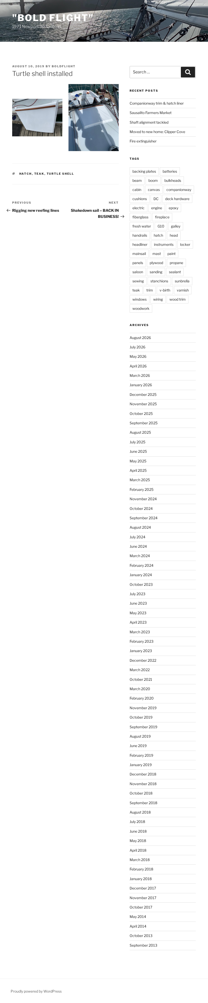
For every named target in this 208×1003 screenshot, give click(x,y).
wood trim (177, 299)
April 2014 (138, 926)
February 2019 (141, 755)
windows (139, 299)
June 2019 (138, 745)
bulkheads (172, 180)
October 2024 (141, 508)
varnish (183, 290)
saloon (137, 272)
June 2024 (138, 546)
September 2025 (144, 423)
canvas (154, 189)
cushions (139, 199)
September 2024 (144, 518)
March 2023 (140, 632)
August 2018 (140, 812)
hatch (25, 173)
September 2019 (143, 727)
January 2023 (141, 651)
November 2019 (143, 708)
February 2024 (141, 565)
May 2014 (138, 916)
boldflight (64, 66)
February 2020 (142, 698)
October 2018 (141, 793)
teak (39, 173)
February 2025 (141, 489)
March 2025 (140, 480)
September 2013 (143, 945)
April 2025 (138, 470)
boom (153, 180)
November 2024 (143, 499)
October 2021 (141, 679)
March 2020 (140, 689)
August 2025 (140, 432)
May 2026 (138, 356)
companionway (178, 189)
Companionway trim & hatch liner (157, 103)
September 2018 (143, 803)
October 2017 (141, 907)
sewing (138, 281)
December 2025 (143, 394)
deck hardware (177, 199)
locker (185, 244)
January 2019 (141, 765)
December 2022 (143, 660)
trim (149, 290)
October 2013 (141, 935)
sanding (156, 272)
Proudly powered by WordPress (36, 991)
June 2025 (138, 451)
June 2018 (138, 831)
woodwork (140, 308)
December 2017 (143, 888)
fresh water (141, 226)
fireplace (162, 217)
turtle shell (60, 173)
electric (138, 208)
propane (176, 263)
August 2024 (140, 527)
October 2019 (141, 717)
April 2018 (138, 850)
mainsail (139, 253)
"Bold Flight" (53, 17)
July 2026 (137, 347)
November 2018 (143, 784)
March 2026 (140, 375)
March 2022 (140, 670)
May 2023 (138, 613)
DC (156, 199)
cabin (136, 189)
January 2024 (141, 575)
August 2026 (140, 337)
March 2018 (140, 860)
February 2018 (141, 869)
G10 (161, 226)
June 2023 (138, 603)
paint (171, 253)
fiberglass (140, 217)
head (174, 235)
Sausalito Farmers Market (150, 112)
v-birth (165, 290)
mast (156, 253)
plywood (156, 263)
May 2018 (138, 840)
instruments (164, 244)
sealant (175, 272)
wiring (158, 299)
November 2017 (143, 898)
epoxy (173, 208)
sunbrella (182, 281)
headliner (139, 244)
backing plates (144, 171)
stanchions (159, 281)
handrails (139, 235)
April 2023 (138, 622)
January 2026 (141, 385)
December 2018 (143, 774)
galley (175, 226)
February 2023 (141, 641)
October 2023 (141, 584)
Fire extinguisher (143, 141)
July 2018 (137, 821)
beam (137, 180)
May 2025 (138, 461)
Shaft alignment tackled (149, 122)
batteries (170, 171)
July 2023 (137, 594)
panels (137, 263)
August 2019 (140, 736)
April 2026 (138, 366)
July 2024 (137, 537)
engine (156, 208)
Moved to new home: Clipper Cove (157, 132)
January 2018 (141, 879)
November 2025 (143, 404)
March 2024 (140, 556)
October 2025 (141, 413)
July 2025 (137, 442)
